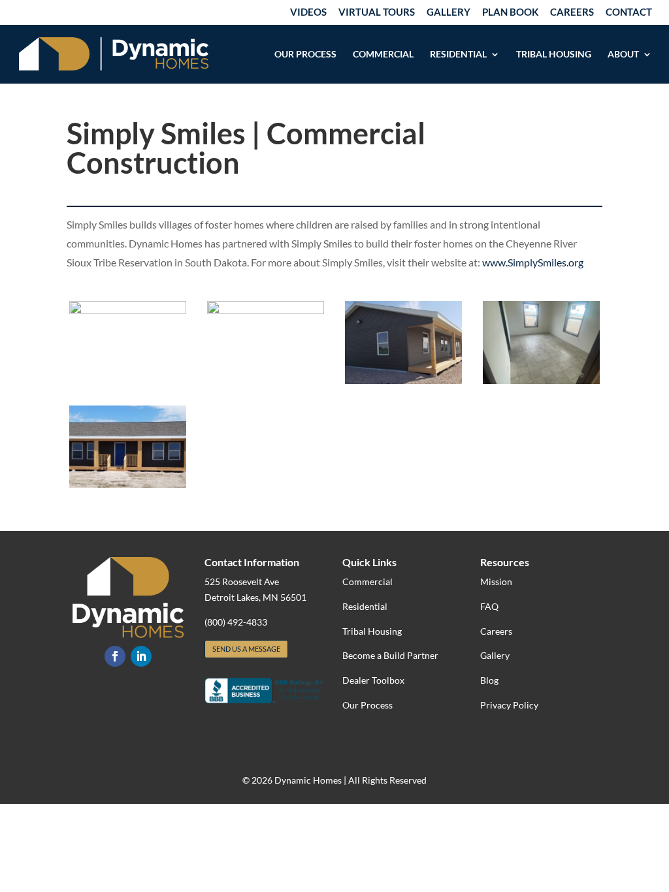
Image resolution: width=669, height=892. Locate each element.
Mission (496, 581)
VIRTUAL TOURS (376, 12)
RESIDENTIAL (458, 54)
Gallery (495, 655)
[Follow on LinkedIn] (141, 656)
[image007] (541, 380)
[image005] (127, 310)
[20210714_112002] (127, 484)
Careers (496, 631)
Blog (489, 680)
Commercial (367, 581)
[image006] (265, 310)
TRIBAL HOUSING (553, 54)
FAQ (489, 606)
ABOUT (623, 54)
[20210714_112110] (403, 380)
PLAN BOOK (510, 12)
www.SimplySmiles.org (532, 262)
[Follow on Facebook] (115, 656)
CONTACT (629, 12)
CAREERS (572, 12)
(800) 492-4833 (235, 622)
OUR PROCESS (305, 54)
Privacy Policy (509, 704)
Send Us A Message (246, 649)
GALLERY (448, 12)
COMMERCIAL (383, 54)
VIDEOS (308, 12)
